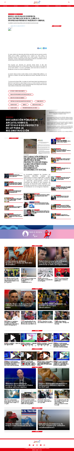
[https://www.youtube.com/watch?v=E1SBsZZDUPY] (45, 355)
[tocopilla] (6, 208)
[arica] (53, 188)
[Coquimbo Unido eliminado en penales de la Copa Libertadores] (53, 169)
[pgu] (6, 184)
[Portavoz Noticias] (5, 2)
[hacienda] (6, 191)
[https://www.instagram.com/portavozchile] (37, 445)
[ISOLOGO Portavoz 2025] (37, 3)
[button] (17, 91)
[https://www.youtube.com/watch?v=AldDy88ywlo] (61, 355)
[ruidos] (53, 206)
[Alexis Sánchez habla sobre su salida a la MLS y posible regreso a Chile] (6, 200)
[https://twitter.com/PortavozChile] (33, 445)
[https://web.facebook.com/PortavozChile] (29, 445)
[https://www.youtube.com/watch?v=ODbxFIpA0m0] (61, 337)
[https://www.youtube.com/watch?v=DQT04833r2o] (12, 337)
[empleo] (6, 176)
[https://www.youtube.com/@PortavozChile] (40, 445)
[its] (53, 178)
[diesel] (53, 197)
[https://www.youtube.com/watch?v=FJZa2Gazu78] (29, 355)
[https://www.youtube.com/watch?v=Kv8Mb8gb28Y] (29, 337)
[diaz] (53, 160)
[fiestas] (6, 215)
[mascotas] (53, 150)
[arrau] (53, 141)
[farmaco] (53, 216)
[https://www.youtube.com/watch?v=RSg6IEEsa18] (45, 337)
